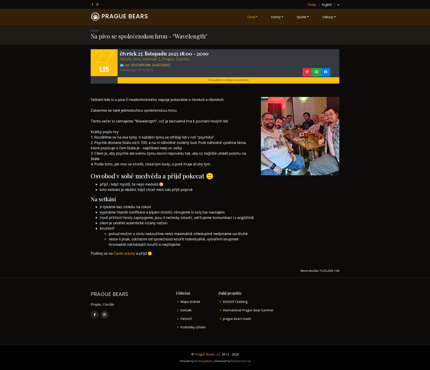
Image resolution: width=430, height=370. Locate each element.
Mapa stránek (190, 301)
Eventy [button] (276, 17)
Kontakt (186, 310)
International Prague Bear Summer (248, 310)
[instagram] (98, 4)
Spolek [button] (301, 17)
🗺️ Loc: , (145, 65)
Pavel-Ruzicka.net (241, 361)
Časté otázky (124, 253)
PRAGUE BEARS (124, 16)
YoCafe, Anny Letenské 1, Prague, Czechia (154, 59)
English (327, 4)
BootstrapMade (203, 361)
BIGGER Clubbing (235, 301)
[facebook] (93, 4)
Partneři (186, 318)
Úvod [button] (251, 17)
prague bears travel (237, 318)
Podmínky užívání (192, 327)
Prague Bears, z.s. (208, 354)
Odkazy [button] (327, 17)
